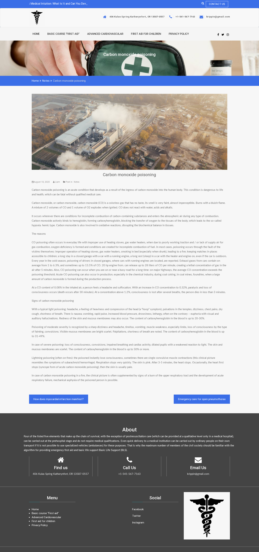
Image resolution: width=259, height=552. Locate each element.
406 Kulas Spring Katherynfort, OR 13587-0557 (137, 16)
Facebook (138, 509)
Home (36, 33)
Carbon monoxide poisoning (129, 174)
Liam (57, 182)
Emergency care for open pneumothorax (202, 399)
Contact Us (217, 4)
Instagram (138, 522)
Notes (76, 182)
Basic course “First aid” (63, 33)
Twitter (136, 515)
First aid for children (146, 33)
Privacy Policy (179, 33)
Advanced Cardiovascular (105, 33)
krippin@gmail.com (218, 16)
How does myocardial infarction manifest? (58, 399)
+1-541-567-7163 (185, 16)
